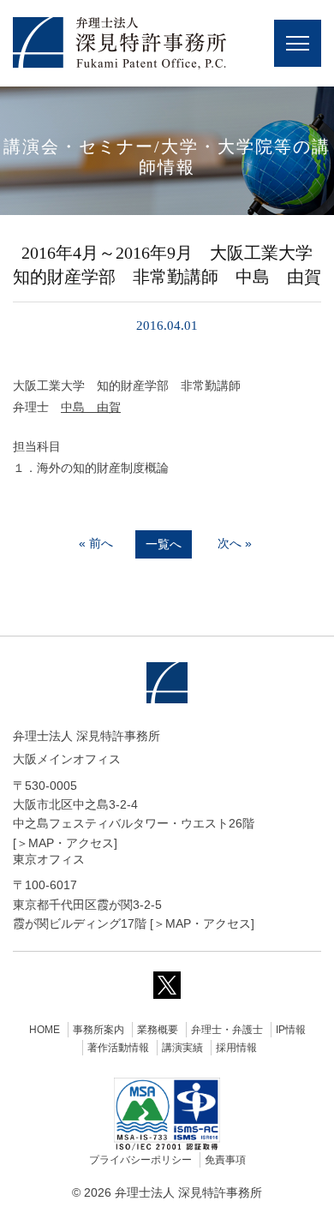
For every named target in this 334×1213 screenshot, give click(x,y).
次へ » (235, 543)
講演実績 (182, 1048)
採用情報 (236, 1048)
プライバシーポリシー (140, 1160)
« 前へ (96, 543)
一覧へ (164, 544)
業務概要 (157, 1030)
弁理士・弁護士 (227, 1030)
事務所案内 (98, 1030)
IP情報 (291, 1030)
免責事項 (225, 1160)
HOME (44, 1030)
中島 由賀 (91, 407)
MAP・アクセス (71, 843)
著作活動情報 (118, 1048)
